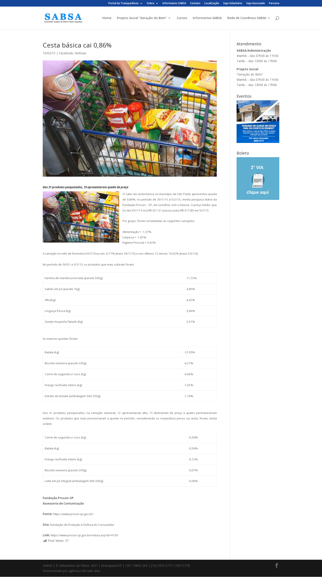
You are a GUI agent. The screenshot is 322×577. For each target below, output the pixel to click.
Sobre (150, 3)
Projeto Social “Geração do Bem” (142, 18)
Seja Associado (255, 3)
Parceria (274, 3)
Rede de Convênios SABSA (246, 18)
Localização (211, 3)
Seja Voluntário (232, 3)
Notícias (80, 53)
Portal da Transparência (123, 3)
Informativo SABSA (174, 3)
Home (106, 18)
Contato (195, 3)
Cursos (182, 18)
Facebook (66, 53)
